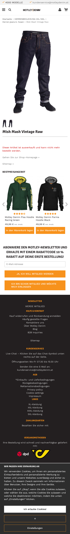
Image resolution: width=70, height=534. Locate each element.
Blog (35, 329)
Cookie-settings (35, 393)
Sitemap (35, 340)
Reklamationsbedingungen (35, 386)
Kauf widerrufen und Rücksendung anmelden (35, 316)
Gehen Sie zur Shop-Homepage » (20, 157)
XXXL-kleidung (35, 410)
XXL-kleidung (35, 407)
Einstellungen (35, 528)
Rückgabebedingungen (35, 383)
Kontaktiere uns (35, 322)
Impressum (35, 396)
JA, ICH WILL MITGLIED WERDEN (35, 273)
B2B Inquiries (35, 332)
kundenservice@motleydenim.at (50, 2)
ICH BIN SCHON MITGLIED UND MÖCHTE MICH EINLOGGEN (33, 285)
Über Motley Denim (35, 326)
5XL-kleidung (35, 414)
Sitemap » (8, 163)
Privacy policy (35, 389)
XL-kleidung (35, 404)
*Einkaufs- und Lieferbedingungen (35, 379)
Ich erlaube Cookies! (35, 509)
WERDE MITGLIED (35, 306)
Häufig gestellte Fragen (35, 319)
